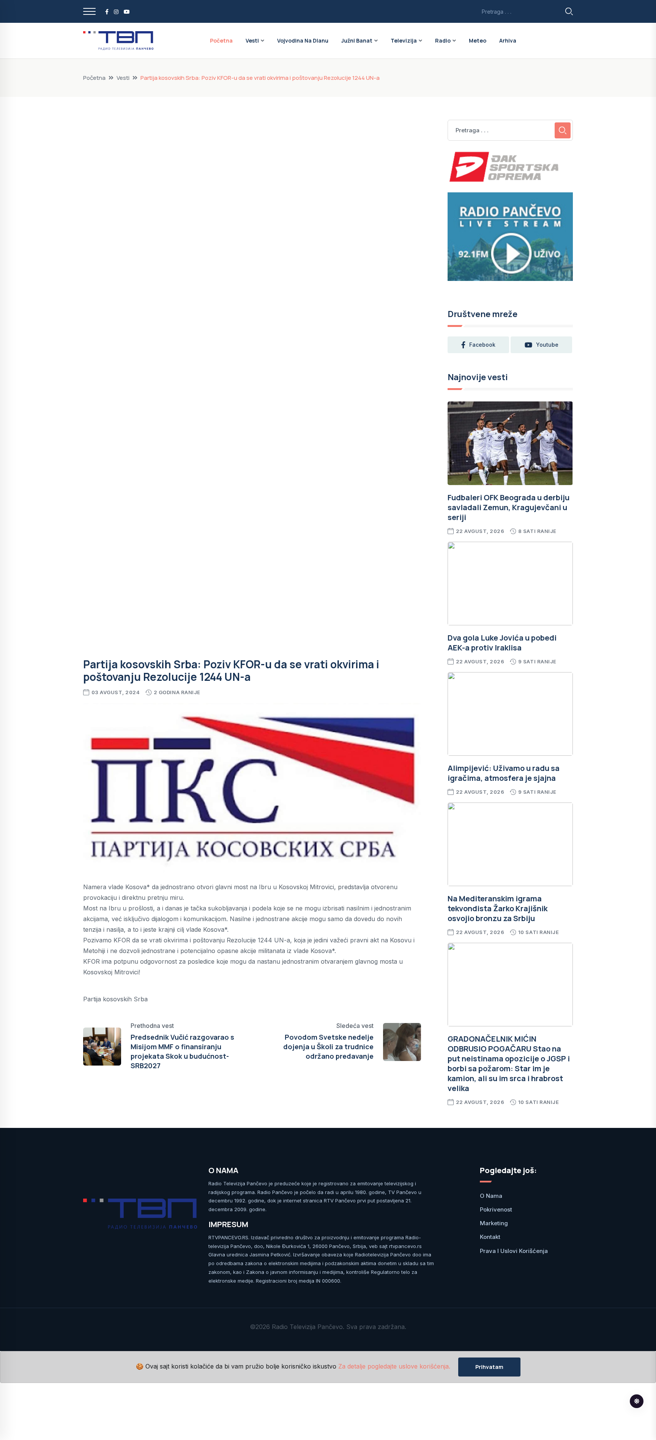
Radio (443, 40)
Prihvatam (489, 1366)
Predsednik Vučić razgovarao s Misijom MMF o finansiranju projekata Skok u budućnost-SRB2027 (182, 1051)
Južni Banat (356, 40)
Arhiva (507, 40)
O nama (491, 1195)
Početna (221, 40)
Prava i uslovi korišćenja (514, 1250)
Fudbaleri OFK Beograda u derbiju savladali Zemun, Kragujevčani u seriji (508, 507)
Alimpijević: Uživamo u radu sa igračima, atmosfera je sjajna (504, 773)
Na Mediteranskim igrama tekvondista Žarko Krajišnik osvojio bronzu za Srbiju (497, 908)
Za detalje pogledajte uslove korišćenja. (394, 1366)
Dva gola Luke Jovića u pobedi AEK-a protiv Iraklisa (502, 643)
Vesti (252, 40)
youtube (547, 344)
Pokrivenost (496, 1209)
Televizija (404, 40)
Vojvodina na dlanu (302, 40)
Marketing (494, 1223)
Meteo (477, 40)
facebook (482, 344)
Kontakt (490, 1236)
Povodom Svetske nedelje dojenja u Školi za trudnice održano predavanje (328, 1046)
